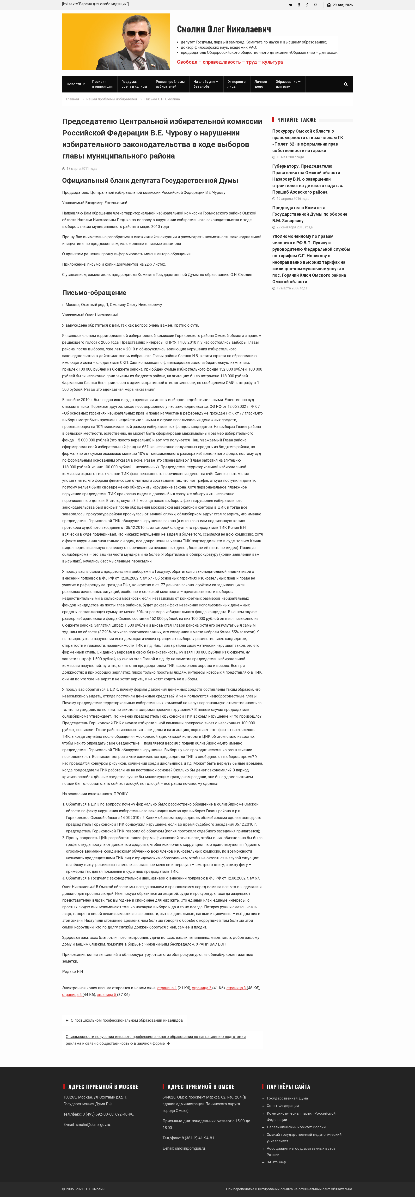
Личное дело (261, 84)
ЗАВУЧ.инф (276, 1162)
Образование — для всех (288, 84)
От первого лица (236, 84)
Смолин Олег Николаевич (224, 28)
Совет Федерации (283, 1106)
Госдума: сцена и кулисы (134, 84)
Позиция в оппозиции (102, 84)
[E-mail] (315, 5)
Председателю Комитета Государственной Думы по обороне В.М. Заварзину (309, 214)
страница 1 (167, 988)
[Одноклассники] (299, 5)
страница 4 (72, 994)
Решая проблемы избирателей (170, 84)
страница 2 (202, 988)
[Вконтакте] (290, 5)
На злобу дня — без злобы (206, 84)
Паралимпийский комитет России (296, 1127)
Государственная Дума (287, 1098)
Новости (74, 84)
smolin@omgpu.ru (190, 1148)
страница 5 (107, 994)
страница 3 (236, 988)
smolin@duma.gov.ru (93, 1124)
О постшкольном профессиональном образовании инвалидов (127, 1020)
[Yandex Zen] (307, 5)
